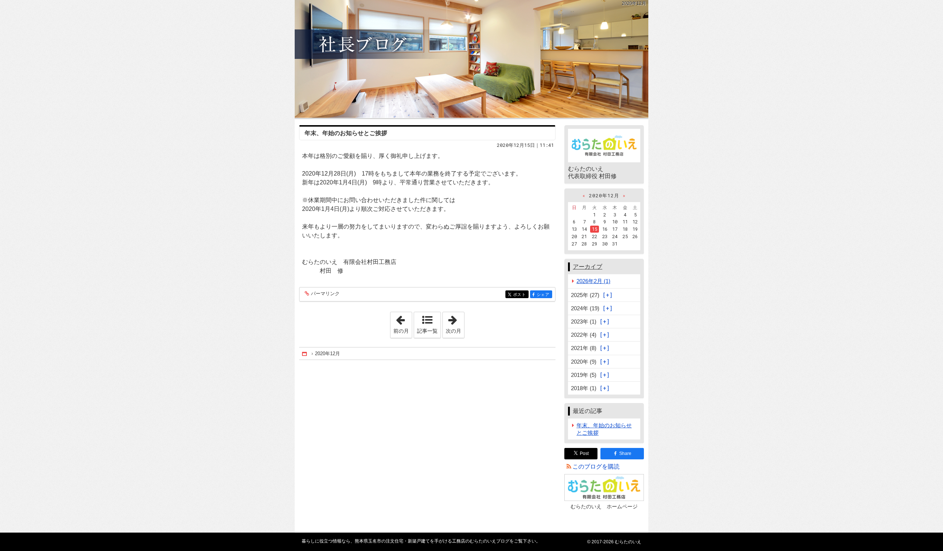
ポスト (521, 294)
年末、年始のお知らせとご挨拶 (346, 133)
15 (594, 229)
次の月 (455, 322)
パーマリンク (325, 294)
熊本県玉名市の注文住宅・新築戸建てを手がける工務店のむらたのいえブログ (471, 59)
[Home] (305, 354)
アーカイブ (587, 267)
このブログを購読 (596, 466)
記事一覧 (427, 331)
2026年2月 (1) (593, 281)
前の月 (402, 322)
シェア (544, 294)
